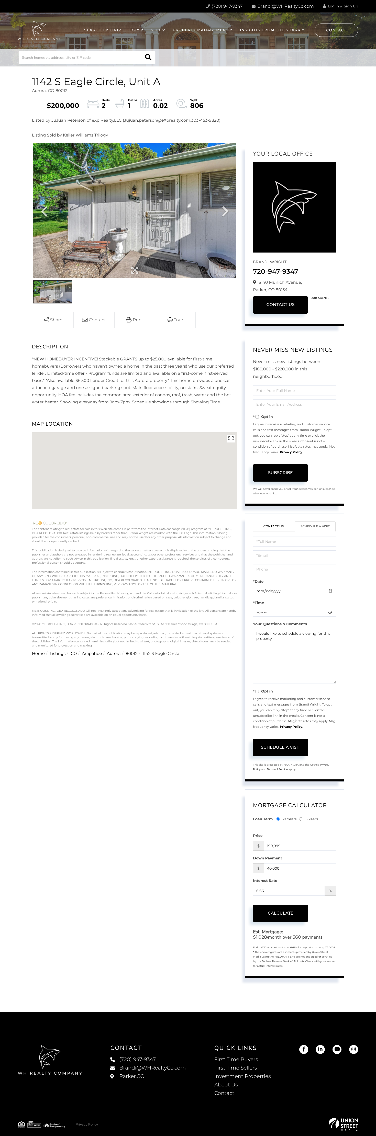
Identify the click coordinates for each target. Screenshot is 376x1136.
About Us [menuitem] (226, 1085)
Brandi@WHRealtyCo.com (285, 6)
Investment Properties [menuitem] (242, 1076)
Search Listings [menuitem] (103, 30)
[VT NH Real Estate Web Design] (343, 1124)
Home (38, 653)
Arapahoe (92, 653)
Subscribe (280, 472)
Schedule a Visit (315, 526)
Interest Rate (265, 880)
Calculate (280, 913)
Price (257, 835)
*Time (258, 602)
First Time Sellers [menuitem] (235, 1068)
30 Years (289, 819)
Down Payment (267, 858)
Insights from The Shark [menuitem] (270, 30)
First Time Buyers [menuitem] (236, 1060)
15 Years (311, 819)
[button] (148, 57)
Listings (57, 653)
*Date (258, 581)
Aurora (114, 653)
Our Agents (320, 298)
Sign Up (351, 6)
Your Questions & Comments (280, 624)
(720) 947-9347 (227, 6)
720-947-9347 (275, 271)
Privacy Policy (291, 452)
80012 (131, 653)
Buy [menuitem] (134, 30)
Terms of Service (277, 769)
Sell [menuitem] (156, 30)
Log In (333, 6)
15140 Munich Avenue (148, 1081)
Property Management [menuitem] (200, 30)
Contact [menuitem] (224, 1093)
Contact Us (280, 304)
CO (74, 653)
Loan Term (263, 819)
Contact (336, 30)
